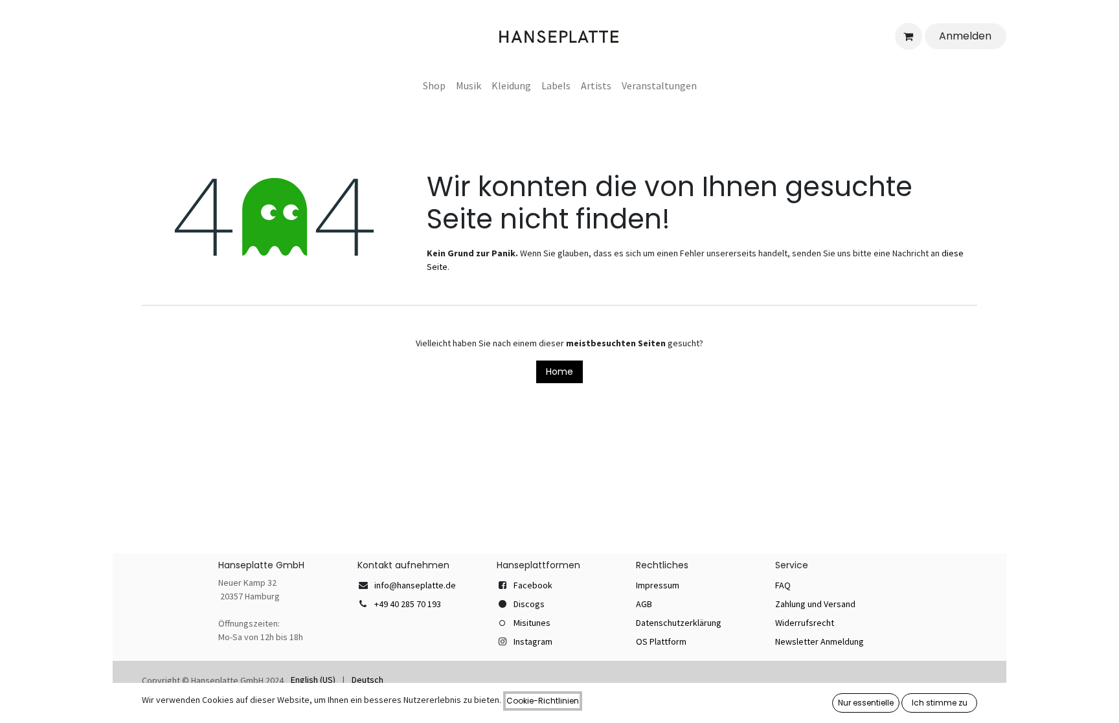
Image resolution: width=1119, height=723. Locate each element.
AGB (644, 604)
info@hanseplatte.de (415, 585)
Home (559, 371)
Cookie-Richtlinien (542, 700)
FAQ (783, 585)
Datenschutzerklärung (678, 622)
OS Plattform (661, 641)
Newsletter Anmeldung (819, 641)
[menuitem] (434, 85)
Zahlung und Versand (815, 604)
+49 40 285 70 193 (407, 604)
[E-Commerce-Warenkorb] (908, 36)
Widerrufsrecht (804, 622)
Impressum (657, 585)
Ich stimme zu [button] (939, 702)
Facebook (533, 585)
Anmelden (965, 35)
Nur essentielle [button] (866, 702)
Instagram (533, 641)
